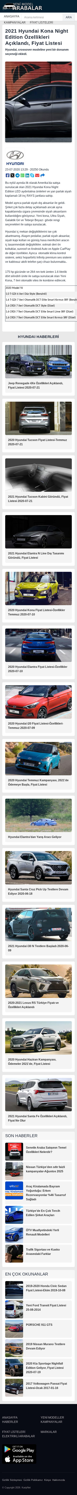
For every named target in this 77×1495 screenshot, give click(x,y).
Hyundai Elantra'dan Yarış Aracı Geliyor (34, 836)
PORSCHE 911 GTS (39, 1324)
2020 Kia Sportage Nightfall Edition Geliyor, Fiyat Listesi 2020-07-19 (45, 1368)
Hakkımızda (58, 1480)
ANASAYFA (11, 16)
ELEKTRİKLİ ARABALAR (18, 1436)
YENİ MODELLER (52, 1417)
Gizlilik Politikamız (33, 1480)
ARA (69, 17)
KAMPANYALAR (51, 1421)
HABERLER (10, 1421)
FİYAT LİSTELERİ (13, 1431)
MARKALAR (49, 1431)
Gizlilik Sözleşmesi (12, 1480)
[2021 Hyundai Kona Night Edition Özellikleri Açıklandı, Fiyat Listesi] (7, 175)
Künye (47, 1480)
